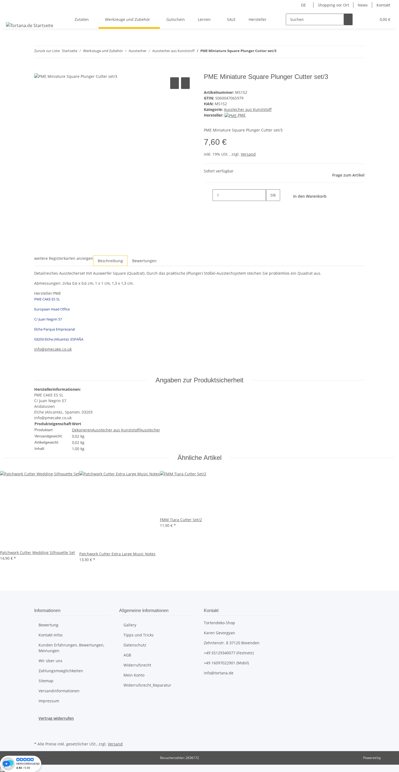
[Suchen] (348, 19)
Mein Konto (133, 675)
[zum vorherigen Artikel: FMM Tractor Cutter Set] (280, 52)
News (363, 5)
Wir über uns (50, 660)
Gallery (129, 624)
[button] (361, 19)
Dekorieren (82, 430)
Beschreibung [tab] (110, 260)
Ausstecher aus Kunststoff (248, 109)
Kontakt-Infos (51, 635)
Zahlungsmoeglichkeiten (61, 670)
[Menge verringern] (208, 195)
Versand (248, 154)
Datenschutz (134, 645)
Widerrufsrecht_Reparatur (147, 685)
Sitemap (46, 680)
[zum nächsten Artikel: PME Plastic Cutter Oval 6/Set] (290, 52)
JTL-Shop (388, 757)
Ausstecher (150, 430)
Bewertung (48, 624)
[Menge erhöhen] (270, 207)
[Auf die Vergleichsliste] (174, 83)
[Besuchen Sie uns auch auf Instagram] (38, 734)
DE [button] (304, 5)
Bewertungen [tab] (144, 260)
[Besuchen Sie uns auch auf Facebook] (38, 727)
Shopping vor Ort (333, 5)
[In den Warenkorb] (38, 70)
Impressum (49, 700)
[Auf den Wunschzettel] (185, 83)
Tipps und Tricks (138, 635)
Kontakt (383, 5)
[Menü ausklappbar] (11, 14)
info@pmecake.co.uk (53, 349)
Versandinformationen (59, 690)
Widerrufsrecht (137, 665)
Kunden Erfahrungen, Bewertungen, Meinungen (71, 647)
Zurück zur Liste (47, 50)
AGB (127, 655)
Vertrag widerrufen (56, 718)
